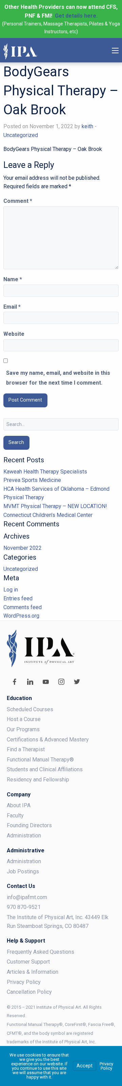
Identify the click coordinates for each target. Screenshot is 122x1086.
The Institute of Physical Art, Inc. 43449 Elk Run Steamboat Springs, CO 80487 (57, 921)
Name (12, 279)
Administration (24, 835)
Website (13, 334)
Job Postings (23, 871)
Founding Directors (29, 825)
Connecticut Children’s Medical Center (48, 515)
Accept (85, 1066)
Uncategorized (20, 135)
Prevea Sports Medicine (32, 480)
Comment (17, 201)
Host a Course (24, 719)
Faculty (15, 815)
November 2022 (22, 548)
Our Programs (23, 729)
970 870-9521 (24, 907)
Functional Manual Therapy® (40, 759)
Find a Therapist (26, 749)
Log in (10, 589)
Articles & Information (32, 972)
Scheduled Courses (30, 709)
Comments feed (22, 607)
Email (12, 307)
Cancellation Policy (29, 992)
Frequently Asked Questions (40, 952)
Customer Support (28, 961)
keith (87, 126)
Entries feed (18, 598)
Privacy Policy (24, 982)
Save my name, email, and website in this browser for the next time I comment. (58, 378)
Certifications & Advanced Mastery (48, 739)
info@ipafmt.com (27, 897)
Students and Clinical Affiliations (45, 769)
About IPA (18, 805)
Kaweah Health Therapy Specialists (45, 471)
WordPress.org (21, 616)
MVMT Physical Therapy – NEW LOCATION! (55, 506)
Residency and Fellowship (38, 779)
